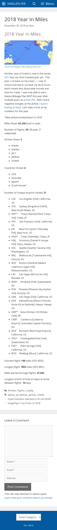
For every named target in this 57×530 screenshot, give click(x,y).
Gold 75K (30, 99)
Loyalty (29, 390)
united (40, 394)
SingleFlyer (16, 4)
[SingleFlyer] (4, 3)
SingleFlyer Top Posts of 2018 (24, 403)
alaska (11, 394)
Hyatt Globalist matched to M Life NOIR (29, 399)
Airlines (12, 390)
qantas (32, 394)
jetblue (23, 394)
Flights (20, 390)
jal (17, 394)
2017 (7, 77)
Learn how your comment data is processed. (28, 497)
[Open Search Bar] (34, 3)
